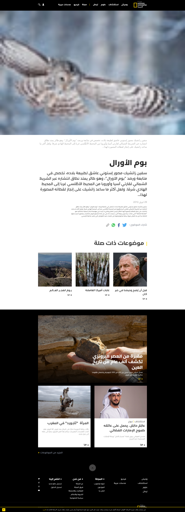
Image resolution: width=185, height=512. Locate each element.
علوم (103, 5)
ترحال (95, 5)
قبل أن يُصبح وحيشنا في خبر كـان (131, 292)
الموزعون (101, 487)
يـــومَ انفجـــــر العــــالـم (61, 290)
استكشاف (113, 5)
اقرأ (144, 299)
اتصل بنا (102, 491)
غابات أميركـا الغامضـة (97, 290)
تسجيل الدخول (56, 487)
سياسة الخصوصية (76, 498)
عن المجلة (79, 483)
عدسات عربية (64, 5)
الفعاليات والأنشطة (76, 491)
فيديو (76, 5)
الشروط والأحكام (77, 494)
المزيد (44, 509)
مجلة (84, 5)
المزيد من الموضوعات (51, 452)
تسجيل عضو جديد (55, 483)
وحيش (124, 5)
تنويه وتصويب (99, 483)
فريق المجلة (78, 487)
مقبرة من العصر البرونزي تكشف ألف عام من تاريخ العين (117, 362)
